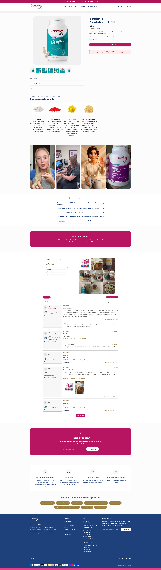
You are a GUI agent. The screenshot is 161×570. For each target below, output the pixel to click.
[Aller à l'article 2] (38, 70)
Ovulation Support (51, 359)
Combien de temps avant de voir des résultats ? (80, 212)
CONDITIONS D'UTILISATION (87, 533)
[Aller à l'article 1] (32, 70)
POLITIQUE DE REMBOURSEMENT (88, 537)
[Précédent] (59, 1)
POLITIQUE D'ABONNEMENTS (88, 548)
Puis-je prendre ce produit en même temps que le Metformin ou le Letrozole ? (80, 208)
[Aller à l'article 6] (62, 70)
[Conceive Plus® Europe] (36, 6)
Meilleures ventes (87, 507)
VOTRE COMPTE (87, 528)
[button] (95, 28)
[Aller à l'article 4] (50, 70)
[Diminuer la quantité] (91, 40)
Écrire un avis (113, 297)
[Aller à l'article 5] (56, 70)
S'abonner (92, 449)
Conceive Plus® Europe (125, 565)
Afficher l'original (81, 338)
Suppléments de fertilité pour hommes (96, 503)
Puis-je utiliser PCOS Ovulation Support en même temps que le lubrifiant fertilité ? (80, 216)
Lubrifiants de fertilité (47, 503)
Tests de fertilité (77, 503)
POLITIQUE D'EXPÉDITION (90, 545)
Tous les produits (100, 507)
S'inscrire (126, 529)
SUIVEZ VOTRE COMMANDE (87, 522)
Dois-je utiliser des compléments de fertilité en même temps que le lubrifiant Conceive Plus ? (80, 220)
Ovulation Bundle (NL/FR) (53, 407)
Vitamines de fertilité (63, 503)
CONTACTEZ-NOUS (88, 551)
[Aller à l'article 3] (44, 70)
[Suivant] (101, 1)
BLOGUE (66, 532)
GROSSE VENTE (68, 534)
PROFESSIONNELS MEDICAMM (69, 526)
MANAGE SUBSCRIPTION (90, 525)
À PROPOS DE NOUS (69, 529)
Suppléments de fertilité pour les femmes (67, 507)
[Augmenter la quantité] (96, 40)
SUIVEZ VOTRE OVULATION (68, 522)
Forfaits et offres (115, 503)
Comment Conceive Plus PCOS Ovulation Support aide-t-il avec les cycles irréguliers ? (80, 203)
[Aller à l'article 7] (68, 70)
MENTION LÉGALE (88, 530)
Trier (103, 302)
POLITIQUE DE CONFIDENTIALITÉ (88, 541)
